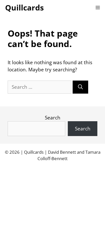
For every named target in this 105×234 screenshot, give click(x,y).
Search (52, 117)
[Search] (80, 87)
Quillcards (24, 7)
